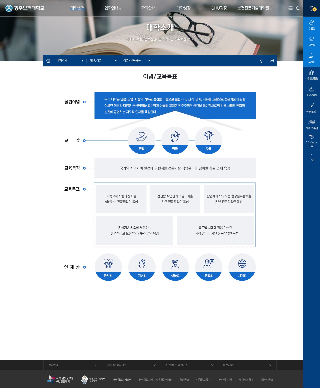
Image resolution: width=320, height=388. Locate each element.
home (50, 60)
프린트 (272, 60)
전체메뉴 (290, 8)
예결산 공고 (267, 379)
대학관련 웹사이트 (116, 365)
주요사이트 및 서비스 (176, 365)
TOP (311, 160)
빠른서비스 (229, 365)
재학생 (311, 45)
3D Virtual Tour (311, 144)
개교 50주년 (312, 128)
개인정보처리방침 (122, 379)
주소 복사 (261, 60)
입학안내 (112, 8)
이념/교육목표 (132, 60)
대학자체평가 (246, 379)
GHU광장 (219, 8)
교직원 (311, 61)
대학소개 (77, 8)
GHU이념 (96, 60)
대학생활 (184, 8)
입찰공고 (184, 379)
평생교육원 (311, 95)
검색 (298, 8)
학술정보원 (311, 111)
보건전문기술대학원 (253, 8)
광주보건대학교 (13, 5)
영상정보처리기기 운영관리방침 (155, 379)
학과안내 (148, 8)
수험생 (311, 28)
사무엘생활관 (311, 78)
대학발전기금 (225, 379)
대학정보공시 (203, 379)
